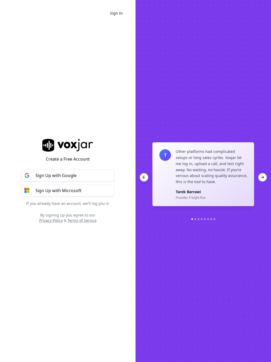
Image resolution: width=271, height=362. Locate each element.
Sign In (116, 13)
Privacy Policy (51, 220)
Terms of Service (82, 220)
